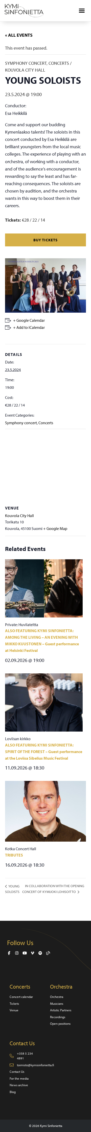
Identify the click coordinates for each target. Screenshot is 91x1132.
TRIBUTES (14, 855)
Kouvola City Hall (19, 515)
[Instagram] (17, 953)
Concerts (45, 422)
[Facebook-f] (9, 953)
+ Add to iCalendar (29, 327)
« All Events (19, 35)
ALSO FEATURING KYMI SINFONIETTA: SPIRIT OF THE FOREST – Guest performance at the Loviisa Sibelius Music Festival (43, 751)
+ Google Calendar (29, 320)
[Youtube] (25, 953)
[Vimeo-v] (32, 953)
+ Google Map (55, 528)
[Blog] (48, 953)
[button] (81, 10)
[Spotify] (40, 953)
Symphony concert (21, 422)
